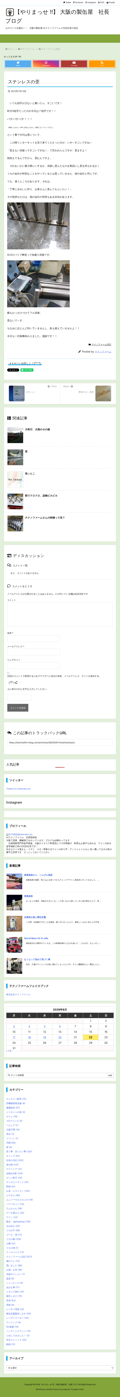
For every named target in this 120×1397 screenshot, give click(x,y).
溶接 (10, 1304)
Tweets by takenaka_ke (18, 788)
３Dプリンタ (14, 1120)
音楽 (11, 1300)
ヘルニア (12, 1125)
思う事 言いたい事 (19, 1151)
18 (29, 1037)
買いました (14, 1265)
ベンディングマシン (18, 1331)
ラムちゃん (14, 1208)
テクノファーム (28, 49)
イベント (12, 1138)
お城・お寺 (14, 1269)
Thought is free (77, 1389)
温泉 (10, 1278)
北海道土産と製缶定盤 (35, 917)
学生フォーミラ (16, 1339)
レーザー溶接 (15, 1309)
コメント (11, 600)
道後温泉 (28, 896)
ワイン (12, 1217)
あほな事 (13, 1287)
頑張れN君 (14, 1173)
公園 (10, 1243)
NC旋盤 (12, 1326)
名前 (10, 633)
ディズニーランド (17, 1182)
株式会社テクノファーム (18, 994)
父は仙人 (13, 1226)
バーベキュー (15, 1204)
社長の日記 (14, 1160)
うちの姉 (12, 1247)
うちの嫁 (13, 1239)
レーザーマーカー (17, 1318)
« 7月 (9, 1051)
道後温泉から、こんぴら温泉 (38, 874)
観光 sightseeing (18, 1221)
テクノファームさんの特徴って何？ (45, 517)
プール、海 (14, 1234)
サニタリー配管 (16, 1099)
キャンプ (13, 1155)
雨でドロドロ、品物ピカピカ (41, 495)
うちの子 (13, 1230)
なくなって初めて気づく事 (37, 959)
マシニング (13, 1322)
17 (14, 1037)
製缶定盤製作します (18, 1313)
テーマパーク (15, 1252)
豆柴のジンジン (15, 1274)
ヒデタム (13, 1195)
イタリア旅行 (15, 1291)
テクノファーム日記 (51, 49)
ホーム (11, 49)
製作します (14, 1296)
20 (60, 1037)
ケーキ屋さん (15, 1212)
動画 (10, 1344)
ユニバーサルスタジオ (19, 1199)
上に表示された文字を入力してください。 (28, 689)
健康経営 (13, 1107)
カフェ (12, 1116)
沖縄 (11, 1142)
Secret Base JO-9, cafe (36, 938)
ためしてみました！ (18, 1335)
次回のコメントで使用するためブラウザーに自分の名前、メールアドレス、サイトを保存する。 (54, 676)
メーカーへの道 (15, 1112)
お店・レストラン (18, 1191)
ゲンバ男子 (14, 1177)
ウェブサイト (13, 660)
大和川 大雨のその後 (37, 429)
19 (44, 1037)
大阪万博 (13, 1129)
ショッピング (14, 1283)
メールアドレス (15, 646)
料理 (10, 1186)
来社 (10, 1134)
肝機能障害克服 (15, 1103)
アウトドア (14, 1169)
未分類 (12, 1164)
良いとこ (30, 473)
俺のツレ (13, 1261)
